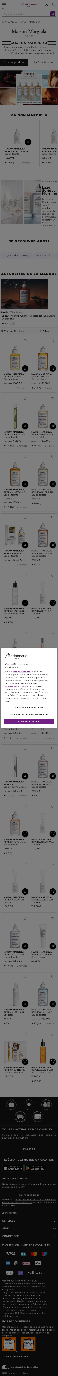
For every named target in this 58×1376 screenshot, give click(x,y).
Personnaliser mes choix (29, 707)
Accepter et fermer (29, 721)
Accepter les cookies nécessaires (29, 714)
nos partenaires (21, 671)
